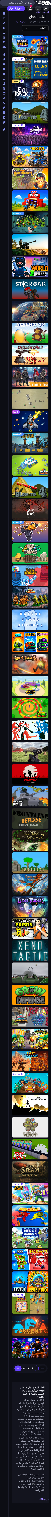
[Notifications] (30, 8)
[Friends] (46, 8)
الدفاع (38, 12)
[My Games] (38, 8)
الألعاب (46, 12)
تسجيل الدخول (16, 8)
